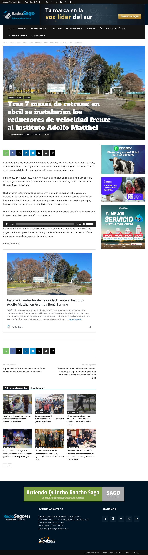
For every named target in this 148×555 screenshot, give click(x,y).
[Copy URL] (53, 153)
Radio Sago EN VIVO (32, 2)
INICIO (11, 28)
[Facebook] (51, 2)
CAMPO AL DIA (9, 447)
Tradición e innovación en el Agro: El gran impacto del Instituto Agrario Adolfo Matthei (16, 419)
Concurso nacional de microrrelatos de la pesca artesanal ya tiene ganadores (49, 419)
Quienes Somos (16, 35)
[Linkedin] (26, 153)
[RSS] (61, 2)
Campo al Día (94, 28)
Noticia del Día (9, 412)
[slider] (90, 223)
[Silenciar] (83, 224)
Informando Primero (18, 42)
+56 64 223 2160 (56, 522)
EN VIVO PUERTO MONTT (111, 552)
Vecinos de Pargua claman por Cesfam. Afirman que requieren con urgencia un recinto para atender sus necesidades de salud (76, 373)
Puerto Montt (39, 28)
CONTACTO (37, 35)
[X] (65, 2)
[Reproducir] (6, 224)
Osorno (22, 28)
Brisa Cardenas (17, 134)
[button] (47, 2)
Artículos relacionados (16, 387)
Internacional (74, 28)
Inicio (5, 42)
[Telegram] (33, 153)
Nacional (57, 28)
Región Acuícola (115, 28)
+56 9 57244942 (56, 525)
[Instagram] (56, 2)
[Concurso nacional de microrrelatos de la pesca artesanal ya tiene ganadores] (49, 404)
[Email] (39, 153)
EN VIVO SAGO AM (131, 552)
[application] (49, 224)
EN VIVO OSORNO (92, 552)
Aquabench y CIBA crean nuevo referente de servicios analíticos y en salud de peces (24, 370)
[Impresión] (46, 153)
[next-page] (9, 465)
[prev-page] (5, 465)
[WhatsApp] (6, 153)
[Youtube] (70, 2)
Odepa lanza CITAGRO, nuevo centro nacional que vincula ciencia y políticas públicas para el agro (17, 454)
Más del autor (37, 387)
